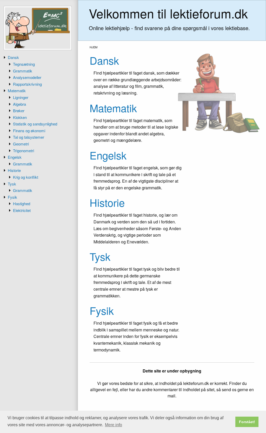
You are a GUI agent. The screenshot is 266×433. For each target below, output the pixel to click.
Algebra (19, 104)
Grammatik (22, 71)
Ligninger (20, 97)
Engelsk (15, 157)
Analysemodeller (27, 77)
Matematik (17, 90)
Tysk (12, 183)
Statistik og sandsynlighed (35, 123)
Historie (14, 170)
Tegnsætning (24, 64)
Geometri (21, 143)
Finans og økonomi (29, 130)
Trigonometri (23, 150)
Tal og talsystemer (28, 137)
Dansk (13, 57)
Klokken (20, 117)
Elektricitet (22, 210)
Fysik (12, 197)
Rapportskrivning (27, 84)
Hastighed (21, 203)
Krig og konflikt (25, 177)
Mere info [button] (113, 425)
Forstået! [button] (247, 422)
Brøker (18, 110)
